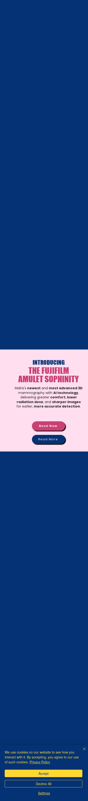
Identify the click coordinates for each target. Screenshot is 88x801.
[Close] (81, 751)
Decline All (43, 783)
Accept (43, 773)
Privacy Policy (40, 762)
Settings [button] (44, 793)
